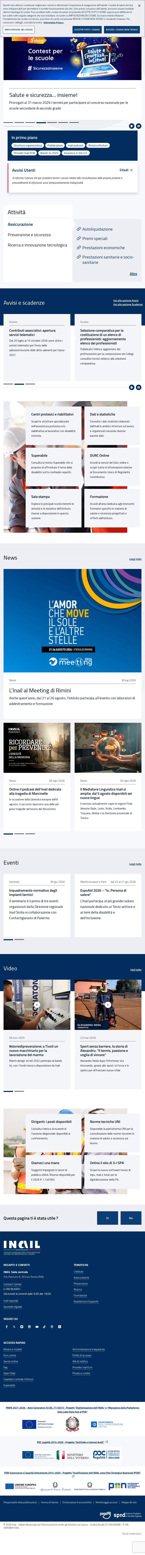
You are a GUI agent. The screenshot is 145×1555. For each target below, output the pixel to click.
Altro (133, 273)
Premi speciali (95, 238)
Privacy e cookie (81, 1373)
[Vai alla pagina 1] (8, 834)
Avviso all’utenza (49, 1502)
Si (107, 1218)
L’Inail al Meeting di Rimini (40, 690)
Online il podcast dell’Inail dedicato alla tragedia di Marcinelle (35, 791)
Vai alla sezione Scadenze (128, 304)
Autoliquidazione (97, 229)
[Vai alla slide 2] (19, 122)
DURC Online (99, 455)
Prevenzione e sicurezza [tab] (29, 234)
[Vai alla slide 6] (63, 122)
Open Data (9, 1373)
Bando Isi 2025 (49, 153)
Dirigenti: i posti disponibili (51, 1122)
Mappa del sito (129, 1502)
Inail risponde (11, 1301)
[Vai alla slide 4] (41, 122)
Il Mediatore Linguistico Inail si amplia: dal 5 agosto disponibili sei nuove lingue (106, 793)
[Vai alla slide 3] (30, 122)
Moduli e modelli (13, 1349)
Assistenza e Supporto (86, 1301)
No (131, 1218)
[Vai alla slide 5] (52, 122)
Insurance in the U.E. (76, 153)
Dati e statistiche (102, 414)
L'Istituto (78, 1271)
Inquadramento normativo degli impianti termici (33, 892)
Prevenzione (81, 1283)
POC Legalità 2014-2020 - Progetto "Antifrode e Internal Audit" (70, 1442)
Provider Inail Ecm (82, 1367)
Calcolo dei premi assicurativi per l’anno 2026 (105, 332)
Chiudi (124, 170)
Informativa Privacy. (54, 22)
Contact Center (13, 1284)
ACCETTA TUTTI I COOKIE (87, 29)
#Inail (83, 1082)
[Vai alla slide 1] (8, 122)
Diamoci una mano (45, 1163)
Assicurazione (81, 1277)
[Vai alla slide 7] (74, 122)
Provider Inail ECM (24, 153)
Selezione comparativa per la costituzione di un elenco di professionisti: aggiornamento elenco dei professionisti (32, 336)
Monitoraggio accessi (106, 1502)
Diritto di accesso (81, 1355)
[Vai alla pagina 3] (30, 833)
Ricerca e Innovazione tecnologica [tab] (37, 245)
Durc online (10, 1355)
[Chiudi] (139, 6)
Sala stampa (40, 497)
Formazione (99, 497)
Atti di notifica (80, 1361)
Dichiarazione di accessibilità (76, 1502)
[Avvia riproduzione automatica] (132, 126)
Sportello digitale (13, 1307)
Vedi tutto (135, 970)
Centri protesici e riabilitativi (52, 414)
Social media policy (131, 1533)
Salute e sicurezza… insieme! (43, 94)
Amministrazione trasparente (88, 1349)
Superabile (39, 455)
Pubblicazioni (55, 145)
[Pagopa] (105, 1515)
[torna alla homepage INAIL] (22, 1247)
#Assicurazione (97, 1082)
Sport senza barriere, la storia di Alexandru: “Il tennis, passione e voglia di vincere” (33, 1050)
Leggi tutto (135, 559)
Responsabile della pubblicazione (20, 1502)
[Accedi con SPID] (127, 1515)
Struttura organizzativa (28, 145)
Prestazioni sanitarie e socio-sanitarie (108, 259)
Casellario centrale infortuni (18, 1379)
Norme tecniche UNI (105, 1122)
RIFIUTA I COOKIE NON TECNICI (122, 29)
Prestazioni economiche (103, 247)
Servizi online (11, 1361)
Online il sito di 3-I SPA (107, 1163)
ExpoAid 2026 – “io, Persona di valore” (103, 892)
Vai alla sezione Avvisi (125, 301)
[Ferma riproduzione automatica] (138, 126)
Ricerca (78, 1289)
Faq (5, 1367)
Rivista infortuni (98, 145)
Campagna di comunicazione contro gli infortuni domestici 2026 (107, 1048)
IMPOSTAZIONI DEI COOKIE (19, 29)
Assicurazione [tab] (20, 224)
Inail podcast (75, 145)
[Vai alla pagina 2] (19, 384)
